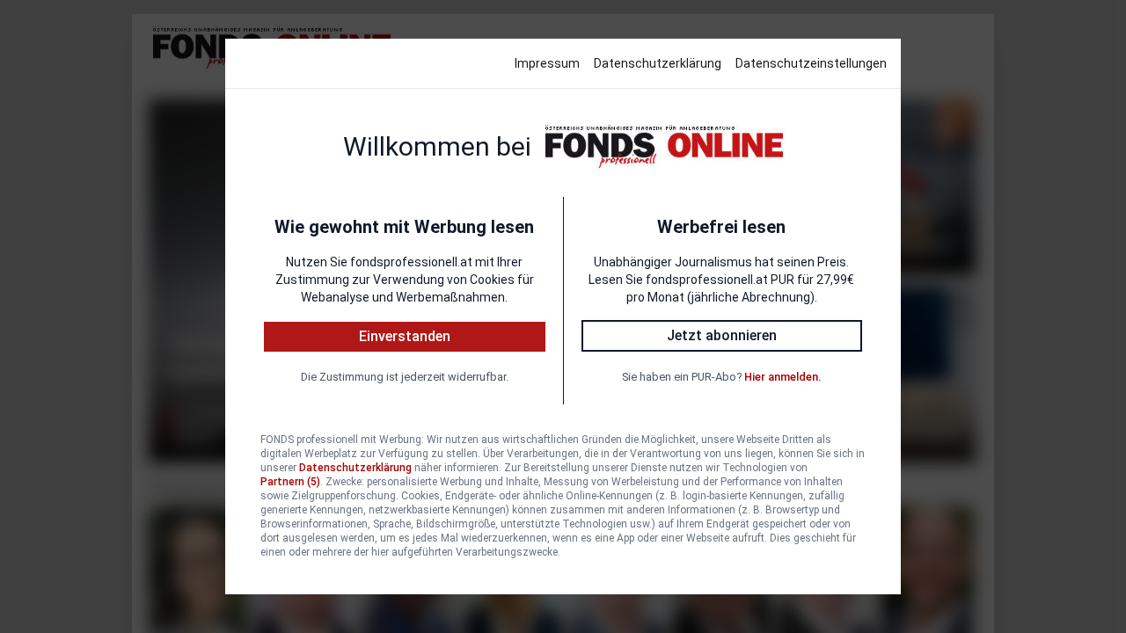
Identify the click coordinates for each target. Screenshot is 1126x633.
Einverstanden (404, 336)
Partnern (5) (290, 482)
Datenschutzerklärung (657, 63)
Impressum (547, 63)
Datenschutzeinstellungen (811, 63)
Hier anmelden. (782, 376)
